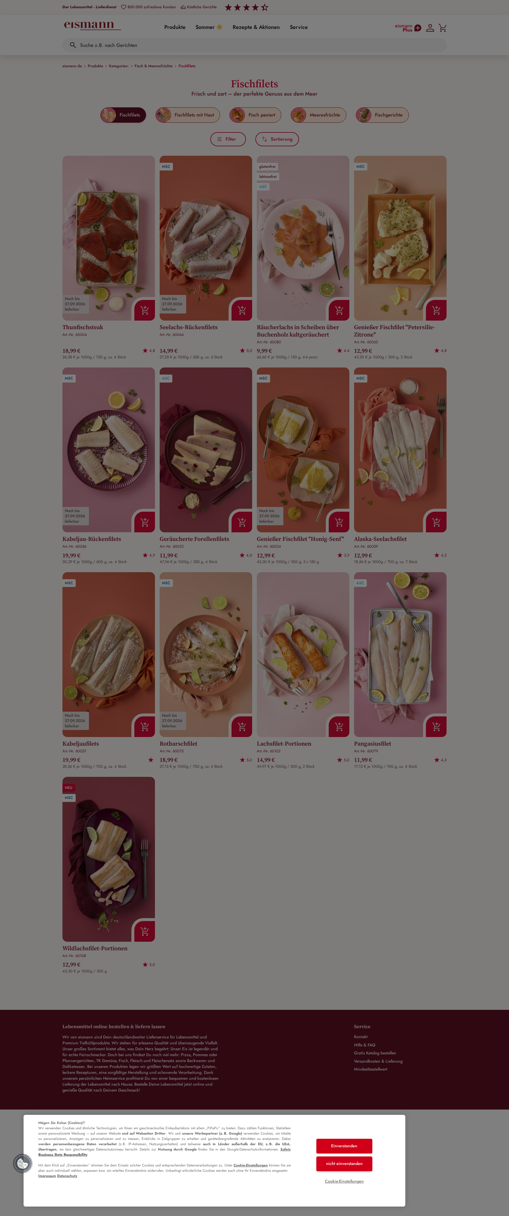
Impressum (47, 1176)
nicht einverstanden (344, 1163)
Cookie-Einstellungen (251, 1165)
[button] (22, 1163)
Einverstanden (344, 1146)
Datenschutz (67, 1176)
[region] (214, 1161)
